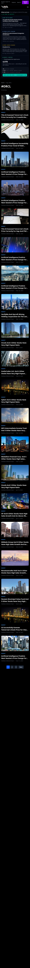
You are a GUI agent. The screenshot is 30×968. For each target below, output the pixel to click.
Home (2, 82)
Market (3, 112)
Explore (14, 2)
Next (21, 667)
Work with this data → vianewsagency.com (15, 75)
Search (19, 2)
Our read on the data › (8, 27)
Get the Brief (25, 2)
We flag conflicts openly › (9, 53)
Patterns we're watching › (9, 41)
